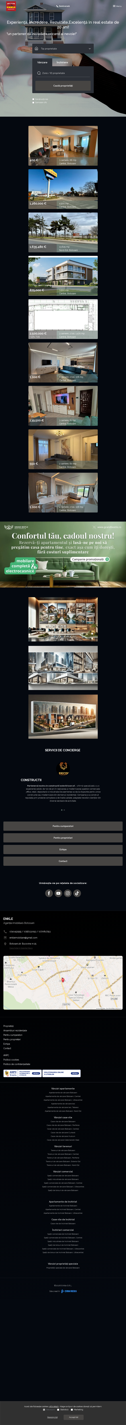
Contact (63, 861)
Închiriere (62, 62)
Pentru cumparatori (63, 826)
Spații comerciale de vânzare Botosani (63, 1176)
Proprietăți (8, 1026)
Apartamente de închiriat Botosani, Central (63, 1209)
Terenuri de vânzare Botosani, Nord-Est (63, 1165)
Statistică (64, 1409)
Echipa (63, 849)
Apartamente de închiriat (63, 1201)
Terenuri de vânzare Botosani (63, 1150)
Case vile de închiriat (63, 1219)
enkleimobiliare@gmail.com (23, 937)
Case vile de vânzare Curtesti (63, 1132)
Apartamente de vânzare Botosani (63, 1093)
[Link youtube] (58, 893)
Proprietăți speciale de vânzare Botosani (63, 1268)
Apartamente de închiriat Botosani (63, 1206)
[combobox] (63, 48)
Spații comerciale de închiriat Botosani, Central (63, 1238)
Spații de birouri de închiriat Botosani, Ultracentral (63, 1252)
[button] (10, 785)
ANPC (6, 1055)
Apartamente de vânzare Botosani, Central (63, 1096)
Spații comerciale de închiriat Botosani (63, 1234)
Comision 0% (41, 102)
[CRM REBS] (68, 1291)
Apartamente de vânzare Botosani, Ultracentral (63, 1100)
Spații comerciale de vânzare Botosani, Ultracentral (63, 1187)
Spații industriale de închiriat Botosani (63, 1241)
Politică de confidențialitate (16, 1064)
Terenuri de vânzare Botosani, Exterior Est (63, 1161)
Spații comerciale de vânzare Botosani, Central (63, 1183)
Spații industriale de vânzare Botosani (63, 1179)
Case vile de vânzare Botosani (63, 1121)
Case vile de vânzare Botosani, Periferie (63, 1125)
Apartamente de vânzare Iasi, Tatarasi (63, 1107)
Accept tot (73, 1417)
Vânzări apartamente (63, 1088)
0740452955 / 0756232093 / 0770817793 (30, 931)
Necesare (50, 1409)
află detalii (54, 1406)
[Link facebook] (49, 893)
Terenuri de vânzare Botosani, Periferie (63, 1158)
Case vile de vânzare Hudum (63, 1136)
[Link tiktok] (77, 893)
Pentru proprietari (63, 838)
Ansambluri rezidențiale (15, 1030)
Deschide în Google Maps (21, 948)
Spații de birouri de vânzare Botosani (63, 1190)
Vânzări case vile (63, 1117)
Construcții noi (41, 99)
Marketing (78, 1409)
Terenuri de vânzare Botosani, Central (63, 1154)
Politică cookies (11, 1059)
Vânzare (42, 62)
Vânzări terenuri (63, 1146)
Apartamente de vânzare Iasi (63, 1104)
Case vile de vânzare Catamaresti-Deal (63, 1140)
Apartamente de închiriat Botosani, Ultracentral (63, 1213)
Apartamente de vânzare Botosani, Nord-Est (63, 1111)
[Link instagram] (68, 893)
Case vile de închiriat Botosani (63, 1223)
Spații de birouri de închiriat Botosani (63, 1245)
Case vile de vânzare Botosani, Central (63, 1129)
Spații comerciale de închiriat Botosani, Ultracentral (63, 1249)
